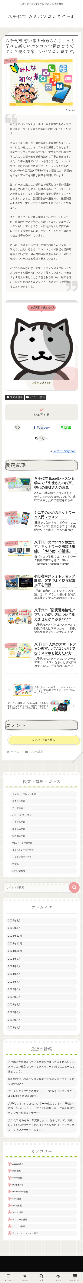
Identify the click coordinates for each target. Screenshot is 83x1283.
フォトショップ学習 (21, 856)
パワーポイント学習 (21, 815)
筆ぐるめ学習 (18, 829)
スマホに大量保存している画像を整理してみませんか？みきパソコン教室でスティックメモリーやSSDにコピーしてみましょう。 (41, 1066)
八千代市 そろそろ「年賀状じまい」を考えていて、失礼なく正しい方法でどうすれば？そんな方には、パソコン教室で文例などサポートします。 (41, 1125)
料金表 (15, 864)
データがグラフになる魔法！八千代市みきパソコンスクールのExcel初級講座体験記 (41, 1093)
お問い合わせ (18, 870)
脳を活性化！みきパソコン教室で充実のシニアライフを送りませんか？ (41, 1081)
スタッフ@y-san (41, 382)
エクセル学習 (18, 801)
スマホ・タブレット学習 (24, 794)
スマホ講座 (16, 397)
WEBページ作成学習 (22, 843)
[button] (41, 438)
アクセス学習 (18, 822)
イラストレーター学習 (23, 850)
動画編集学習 (18, 836)
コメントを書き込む (43, 739)
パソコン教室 (37, 397)
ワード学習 (17, 808)
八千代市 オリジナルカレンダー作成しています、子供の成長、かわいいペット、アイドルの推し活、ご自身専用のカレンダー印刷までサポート (41, 1108)
